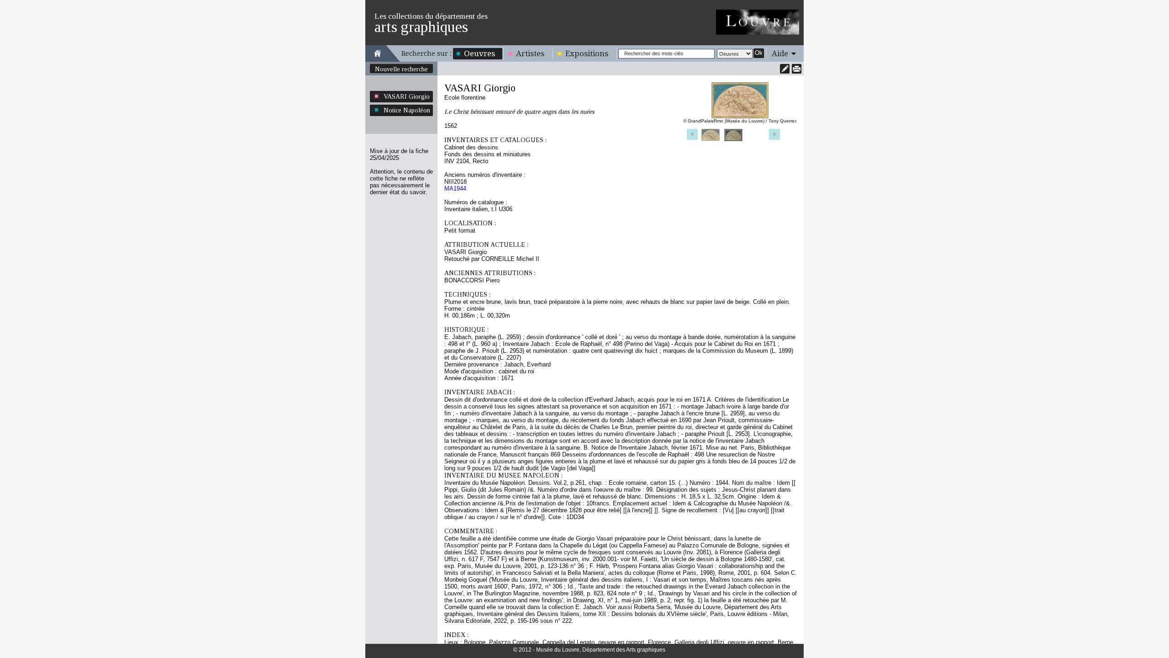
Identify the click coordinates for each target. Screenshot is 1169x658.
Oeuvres (479, 53)
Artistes (530, 53)
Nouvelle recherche (401, 69)
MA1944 (455, 188)
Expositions (586, 53)
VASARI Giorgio (407, 96)
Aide (780, 53)
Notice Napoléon (407, 110)
